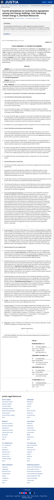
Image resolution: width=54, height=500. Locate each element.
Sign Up (50, 2)
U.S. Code (4, 447)
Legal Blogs (5, 469)
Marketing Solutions (33, 465)
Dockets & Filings (6, 458)
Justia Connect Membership (34, 467)
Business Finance (19, 18)
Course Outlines (31, 430)
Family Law (30, 413)
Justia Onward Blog (32, 478)
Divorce (29, 406)
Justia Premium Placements (34, 471)
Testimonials (30, 480)
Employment (5, 428)
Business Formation (7, 423)
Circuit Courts (5, 454)
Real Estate (5, 434)
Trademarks (5, 478)
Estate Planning (31, 410)
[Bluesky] (30, 493)
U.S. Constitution (6, 445)
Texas (28, 458)
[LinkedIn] (20, 493)
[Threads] (28, 493)
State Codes (30, 447)
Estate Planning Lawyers (8, 410)
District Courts (6, 456)
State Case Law (31, 449)
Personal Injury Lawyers (8, 415)
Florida (29, 454)
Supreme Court (6, 452)
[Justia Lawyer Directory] (34, 493)
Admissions (30, 426)
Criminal (29, 404)
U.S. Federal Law (7, 443)
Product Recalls (6, 473)
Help (28, 496)
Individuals (30, 399)
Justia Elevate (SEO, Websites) (35, 473)
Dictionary (29, 423)
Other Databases (7, 465)
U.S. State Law (31, 443)
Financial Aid (30, 428)
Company (23, 496)
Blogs (28, 434)
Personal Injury (31, 415)
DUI (28, 408)
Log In (44, 2)
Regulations (5, 449)
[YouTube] (22, 493)
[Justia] (11, 2)
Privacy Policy (43, 496)
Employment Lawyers (7, 408)
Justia (2, 5)
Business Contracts (13, 5)
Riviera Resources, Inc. (24, 5)
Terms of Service (35, 496)
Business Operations (7, 426)
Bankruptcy (30, 401)
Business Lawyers (7, 404)
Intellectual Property (7, 430)
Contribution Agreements (32, 18)
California (29, 452)
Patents (4, 476)
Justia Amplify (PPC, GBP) (33, 476)
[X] (32, 493)
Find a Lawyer (6, 399)
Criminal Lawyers (6, 406)
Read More (7, 34)
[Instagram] (26, 493)
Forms (6, 5)
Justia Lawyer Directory (33, 469)
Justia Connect (9, 496)
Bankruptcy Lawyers (7, 401)
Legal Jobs (5, 467)
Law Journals (30, 432)
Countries (4, 480)
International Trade (7, 432)
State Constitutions (32, 445)
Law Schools (31, 421)
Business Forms (6, 471)
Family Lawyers (6, 413)
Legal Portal (17, 496)
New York (29, 456)
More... (4, 417)
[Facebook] (24, 493)
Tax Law (4, 437)
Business (5, 421)
